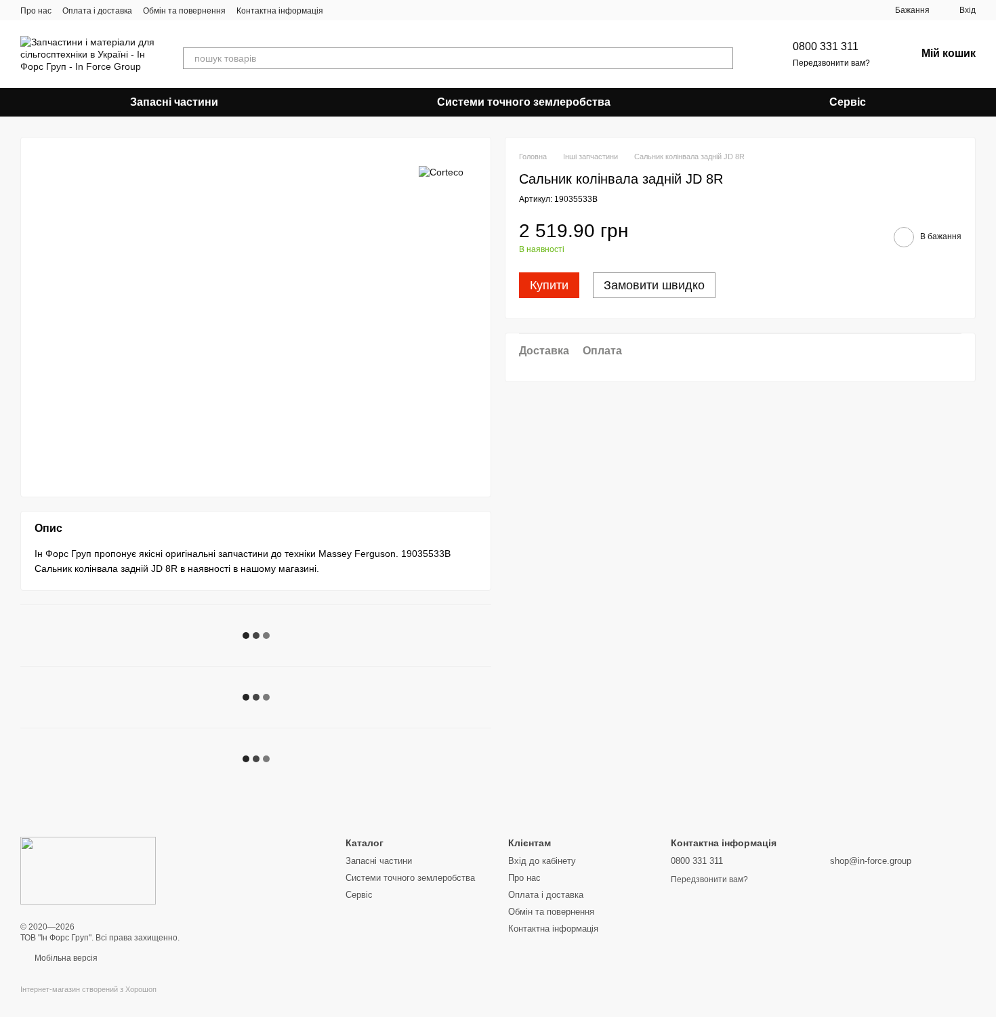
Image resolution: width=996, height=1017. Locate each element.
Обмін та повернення (184, 11)
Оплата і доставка (97, 11)
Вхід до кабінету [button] (542, 861)
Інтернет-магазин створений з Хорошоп (88, 989)
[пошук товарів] (722, 58)
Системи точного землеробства (523, 102)
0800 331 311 (825, 46)
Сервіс (847, 102)
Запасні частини (174, 102)
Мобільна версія (65, 958)
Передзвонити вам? (831, 63)
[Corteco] (441, 171)
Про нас (35, 11)
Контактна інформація (279, 11)
